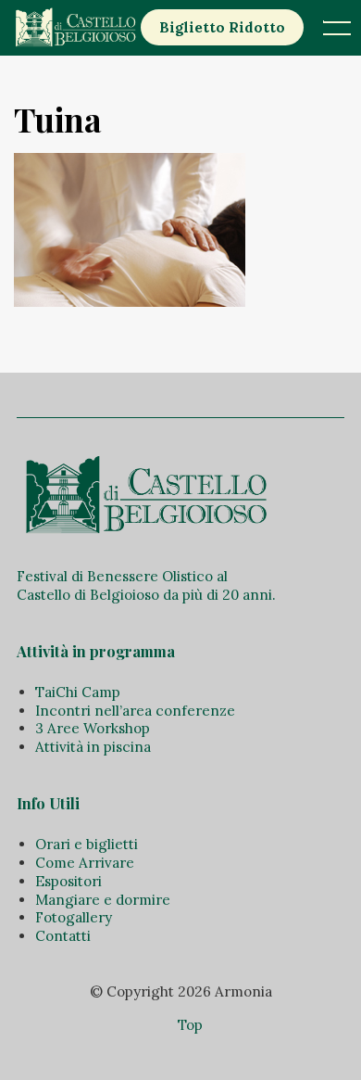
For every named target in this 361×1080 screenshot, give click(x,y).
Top (190, 1025)
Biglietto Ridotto (222, 27)
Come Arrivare (84, 862)
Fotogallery (73, 917)
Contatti (63, 936)
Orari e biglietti (86, 844)
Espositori (68, 881)
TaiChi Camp (77, 692)
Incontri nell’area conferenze (135, 710)
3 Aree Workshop (92, 728)
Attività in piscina (93, 747)
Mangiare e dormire (102, 899)
